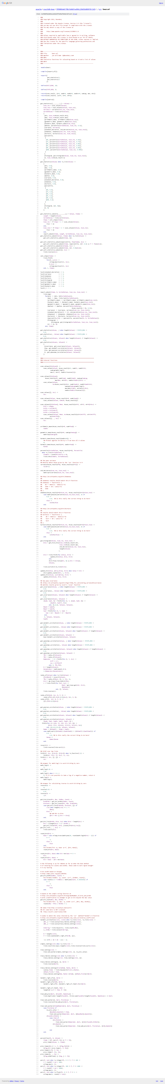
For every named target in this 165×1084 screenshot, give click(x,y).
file (74, 14)
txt (157, 1081)
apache (39, 9)
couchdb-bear (49, 9)
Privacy (17, 1081)
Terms (22, 1081)
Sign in (161, 3)
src (100, 9)
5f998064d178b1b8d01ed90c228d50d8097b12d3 (75, 9)
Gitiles (11, 1081)
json (161, 1081)
